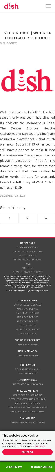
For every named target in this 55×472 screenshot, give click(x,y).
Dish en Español (28, 373)
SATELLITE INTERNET (27, 329)
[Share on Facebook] (9, 218)
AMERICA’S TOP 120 (27, 308)
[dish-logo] (23, 6)
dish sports (8, 43)
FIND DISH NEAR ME (27, 355)
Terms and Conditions (28, 259)
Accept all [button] (27, 452)
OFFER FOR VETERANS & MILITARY (27, 399)
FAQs (27, 263)
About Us (27, 267)
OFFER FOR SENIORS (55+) (27, 394)
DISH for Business (27, 344)
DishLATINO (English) (27, 369)
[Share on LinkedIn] (46, 218)
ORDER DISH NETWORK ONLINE (27, 422)
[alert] (27, 446)
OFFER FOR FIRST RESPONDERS (27, 411)
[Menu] (46, 6)
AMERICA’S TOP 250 (27, 321)
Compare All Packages (27, 304)
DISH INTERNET (27, 325)
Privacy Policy (27, 255)
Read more (40, 446)
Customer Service (27, 247)
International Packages (27, 384)
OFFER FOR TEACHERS (27, 403)
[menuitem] (46, 6)
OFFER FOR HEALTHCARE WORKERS (27, 407)
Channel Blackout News (27, 271)
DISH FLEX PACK (27, 333)
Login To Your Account (27, 251)
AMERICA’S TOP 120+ (27, 312)
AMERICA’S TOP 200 (27, 317)
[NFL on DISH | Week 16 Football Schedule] (27, 80)
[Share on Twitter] (27, 218)
